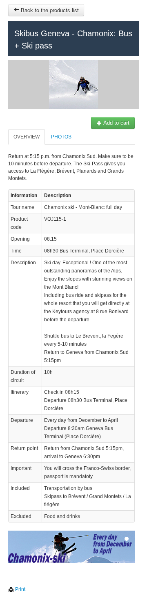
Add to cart (115, 123)
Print (19, 589)
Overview (26, 137)
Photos (61, 137)
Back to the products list (49, 10)
